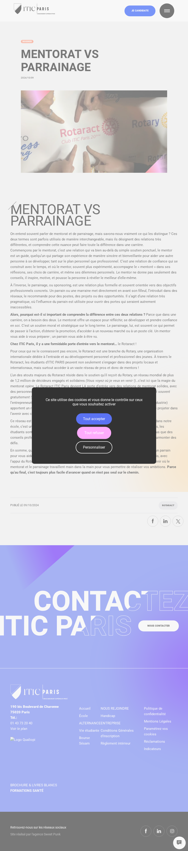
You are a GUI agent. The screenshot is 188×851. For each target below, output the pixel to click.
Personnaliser (94, 447)
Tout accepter (94, 419)
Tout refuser (94, 433)
